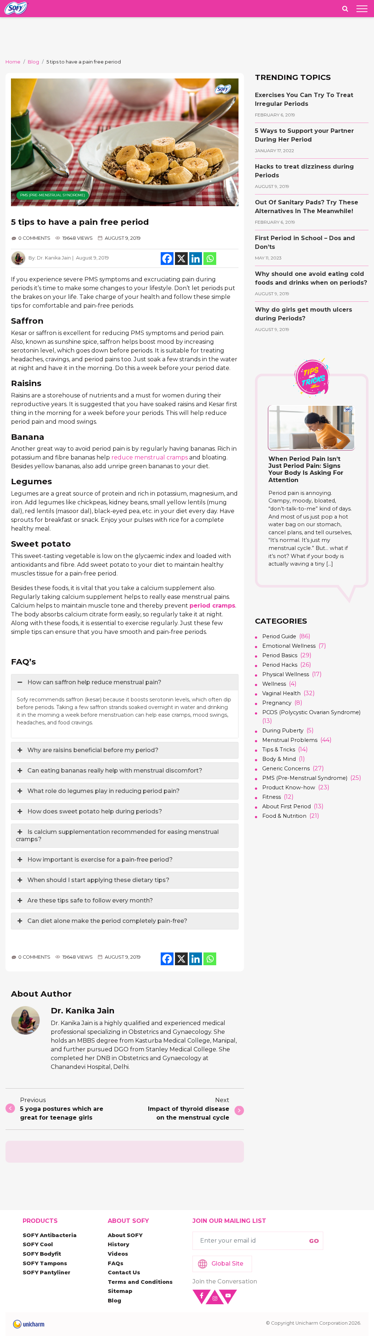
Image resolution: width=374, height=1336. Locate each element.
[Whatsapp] (209, 258)
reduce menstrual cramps (149, 457)
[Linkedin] (195, 258)
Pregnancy (276, 703)
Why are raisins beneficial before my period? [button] (93, 750)
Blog (33, 62)
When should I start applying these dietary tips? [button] (98, 880)
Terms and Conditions (140, 1282)
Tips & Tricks (278, 749)
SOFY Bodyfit (42, 1254)
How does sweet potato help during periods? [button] (94, 811)
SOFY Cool (38, 1244)
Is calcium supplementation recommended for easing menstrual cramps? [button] (117, 835)
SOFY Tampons (45, 1263)
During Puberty (283, 730)
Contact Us (124, 1272)
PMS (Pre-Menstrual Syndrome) (52, 195)
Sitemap (120, 1291)
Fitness (271, 797)
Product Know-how (288, 787)
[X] (181, 258)
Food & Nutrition (284, 816)
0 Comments (34, 238)
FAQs (115, 1263)
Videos (118, 1254)
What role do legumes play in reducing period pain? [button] (103, 791)
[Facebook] (167, 258)
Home (12, 62)
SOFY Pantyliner (46, 1272)
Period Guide (279, 636)
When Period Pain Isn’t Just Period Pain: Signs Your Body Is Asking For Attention (305, 469)
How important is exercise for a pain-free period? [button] (100, 859)
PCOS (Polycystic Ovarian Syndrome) (311, 712)
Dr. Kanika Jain (54, 258)
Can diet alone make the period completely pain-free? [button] (107, 920)
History (118, 1244)
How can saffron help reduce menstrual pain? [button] (94, 682)
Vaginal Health (281, 693)
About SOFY (125, 1235)
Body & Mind (279, 759)
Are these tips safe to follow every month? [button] (90, 900)
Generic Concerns (286, 768)
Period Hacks (279, 665)
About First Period (286, 806)
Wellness (274, 684)
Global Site (227, 1263)
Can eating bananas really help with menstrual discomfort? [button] (114, 770)
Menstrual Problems (289, 740)
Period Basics (279, 655)
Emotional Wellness (289, 646)
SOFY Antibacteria (50, 1235)
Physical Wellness (285, 674)
